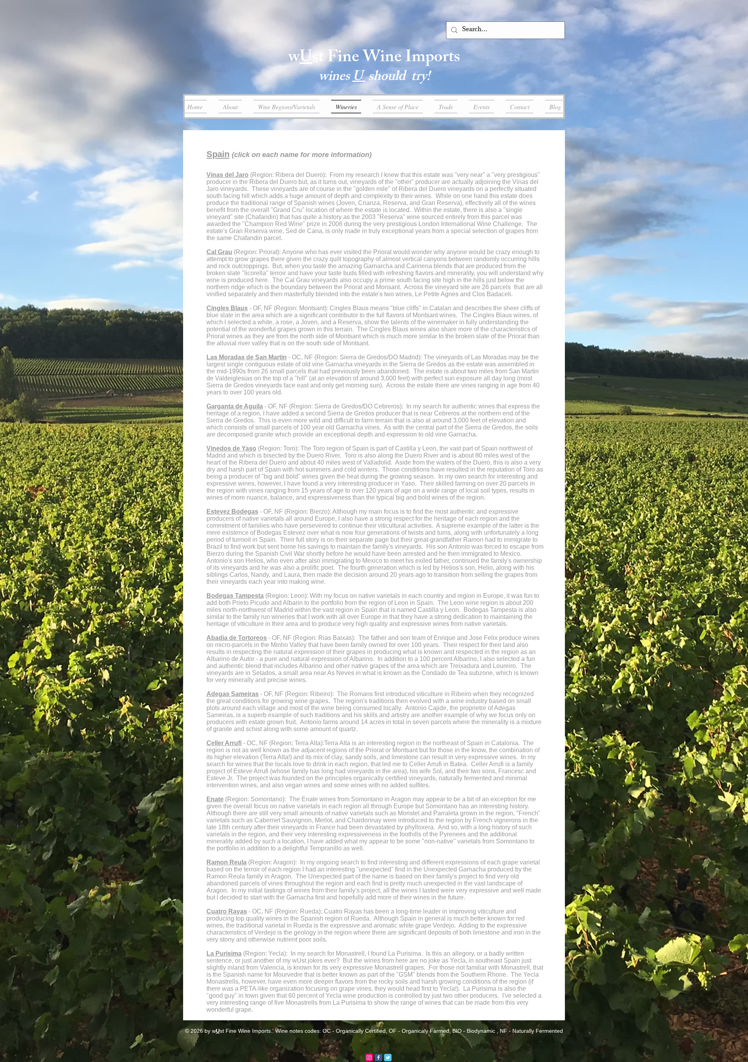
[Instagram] (369, 1057)
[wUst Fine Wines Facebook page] (378, 1057)
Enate (215, 799)
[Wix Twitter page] (388, 1057)
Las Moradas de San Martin (246, 357)
